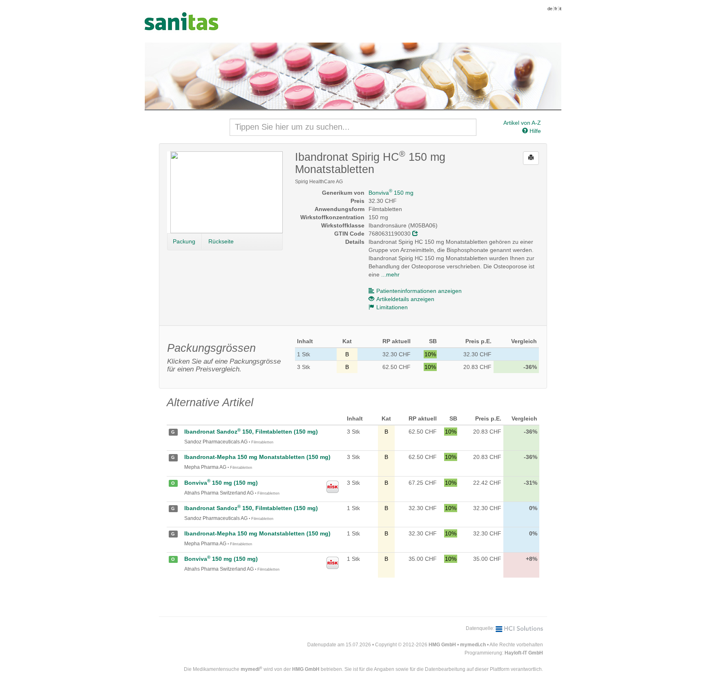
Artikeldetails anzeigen (405, 299)
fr (555, 8)
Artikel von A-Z (522, 122)
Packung (184, 241)
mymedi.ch (473, 645)
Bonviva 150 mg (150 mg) (221, 482)
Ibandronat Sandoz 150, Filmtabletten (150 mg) (251, 431)
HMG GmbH (442, 645)
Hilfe (534, 131)
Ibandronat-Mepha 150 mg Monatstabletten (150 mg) (257, 457)
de (549, 8)
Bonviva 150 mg (391, 192)
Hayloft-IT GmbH (524, 653)
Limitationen (392, 307)
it (560, 8)
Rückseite (221, 241)
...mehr (390, 274)
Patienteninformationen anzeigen (419, 291)
